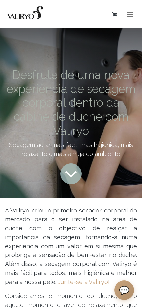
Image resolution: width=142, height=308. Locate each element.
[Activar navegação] (130, 14)
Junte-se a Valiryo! (84, 281)
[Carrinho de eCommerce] (114, 14)
